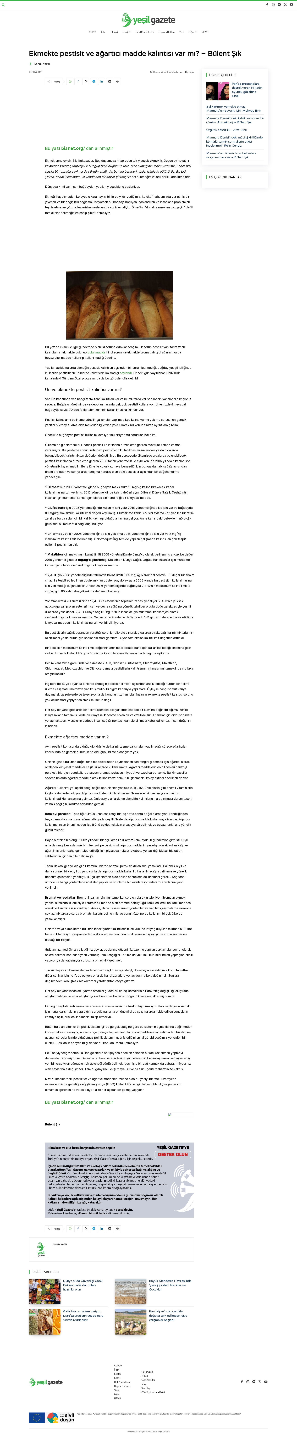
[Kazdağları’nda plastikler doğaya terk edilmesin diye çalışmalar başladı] (130, 1322)
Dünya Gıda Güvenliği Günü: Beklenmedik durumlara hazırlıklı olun (83, 1285)
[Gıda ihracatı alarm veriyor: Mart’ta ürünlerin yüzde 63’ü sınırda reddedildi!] (44, 1322)
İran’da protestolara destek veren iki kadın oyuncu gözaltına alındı (247, 90)
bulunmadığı (96, 352)
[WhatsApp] (70, 81)
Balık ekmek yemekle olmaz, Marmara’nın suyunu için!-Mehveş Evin (233, 108)
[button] (3, 5)
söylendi (126, 373)
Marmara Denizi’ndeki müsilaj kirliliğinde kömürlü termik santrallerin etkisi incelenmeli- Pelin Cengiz (234, 141)
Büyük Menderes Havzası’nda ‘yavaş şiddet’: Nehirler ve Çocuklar (170, 1285)
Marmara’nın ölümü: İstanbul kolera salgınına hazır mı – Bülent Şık (231, 155)
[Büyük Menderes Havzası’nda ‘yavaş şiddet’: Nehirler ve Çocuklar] (130, 1291)
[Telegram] (279, 5)
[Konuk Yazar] (31, 64)
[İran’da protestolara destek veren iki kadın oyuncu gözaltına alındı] (217, 91)
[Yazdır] (117, 81)
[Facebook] (267, 5)
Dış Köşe (189, 72)
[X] (285, 5)
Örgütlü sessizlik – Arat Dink (226, 130)
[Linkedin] (101, 81)
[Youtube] (291, 5)
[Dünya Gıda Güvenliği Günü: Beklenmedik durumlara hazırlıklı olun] (44, 1291)
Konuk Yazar (42, 64)
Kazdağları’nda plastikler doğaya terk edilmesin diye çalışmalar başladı (168, 1315)
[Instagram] (273, 5)
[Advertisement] (119, 114)
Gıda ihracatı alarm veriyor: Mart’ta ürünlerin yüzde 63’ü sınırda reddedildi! (83, 1315)
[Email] (109, 81)
